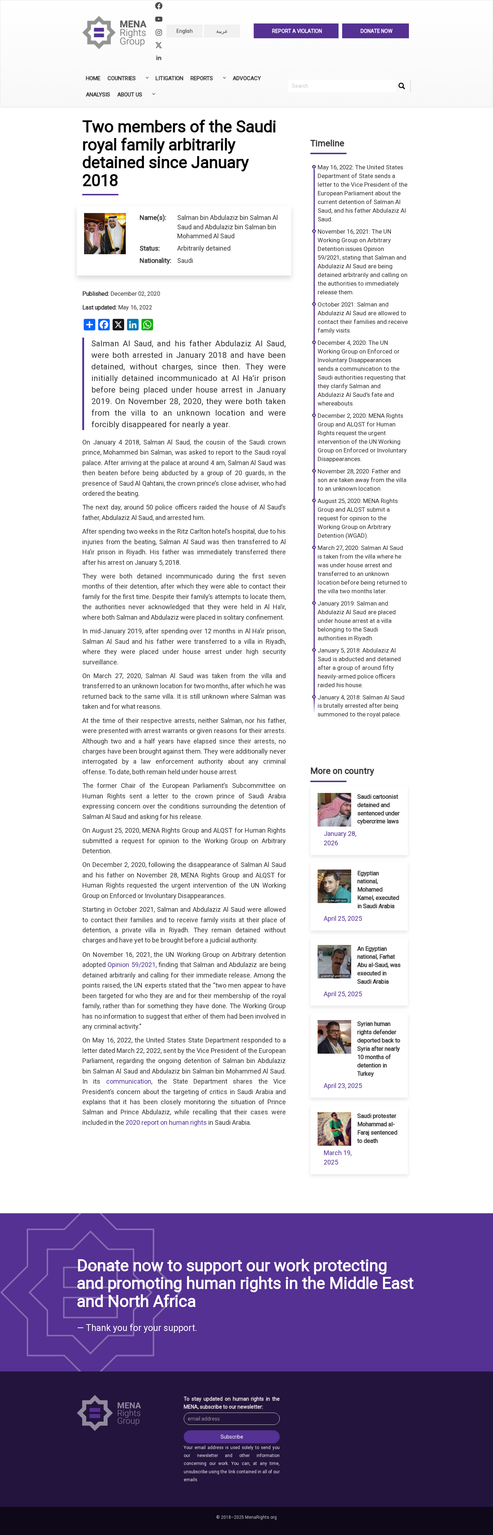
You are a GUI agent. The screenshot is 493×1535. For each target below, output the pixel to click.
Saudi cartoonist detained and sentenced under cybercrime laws (378, 809)
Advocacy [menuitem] (247, 78)
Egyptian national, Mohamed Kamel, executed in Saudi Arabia (378, 890)
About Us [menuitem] (128, 97)
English (184, 31)
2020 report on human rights (166, 1122)
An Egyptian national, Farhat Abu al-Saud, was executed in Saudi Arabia (379, 965)
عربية (222, 31)
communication (128, 1081)
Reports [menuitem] (200, 81)
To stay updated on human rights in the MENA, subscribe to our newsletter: (232, 1403)
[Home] (117, 32)
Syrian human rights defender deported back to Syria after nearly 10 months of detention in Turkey (378, 1048)
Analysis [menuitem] (98, 94)
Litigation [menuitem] (169, 78)
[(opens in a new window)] (158, 6)
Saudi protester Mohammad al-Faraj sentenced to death (377, 1128)
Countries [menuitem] (120, 81)
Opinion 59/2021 (131, 964)
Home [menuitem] (93, 78)
